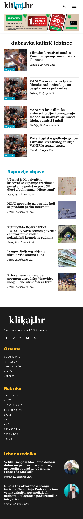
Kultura (9, 70)
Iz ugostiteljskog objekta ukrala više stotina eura (26, 253)
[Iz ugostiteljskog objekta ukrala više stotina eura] (67, 258)
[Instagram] (20, 337)
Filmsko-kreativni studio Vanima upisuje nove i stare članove (53, 56)
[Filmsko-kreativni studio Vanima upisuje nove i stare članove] (15, 60)
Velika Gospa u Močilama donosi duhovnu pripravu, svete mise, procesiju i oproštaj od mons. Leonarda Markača (29, 467)
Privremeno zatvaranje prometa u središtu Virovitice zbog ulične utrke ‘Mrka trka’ (30, 279)
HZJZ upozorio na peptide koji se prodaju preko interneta (31, 205)
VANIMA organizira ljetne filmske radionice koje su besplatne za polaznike (51, 84)
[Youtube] (27, 337)
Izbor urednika (20, 454)
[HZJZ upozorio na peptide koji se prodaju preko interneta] (67, 210)
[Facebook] (6, 337)
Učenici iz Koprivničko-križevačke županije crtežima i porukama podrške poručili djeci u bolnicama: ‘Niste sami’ (31, 185)
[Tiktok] (13, 337)
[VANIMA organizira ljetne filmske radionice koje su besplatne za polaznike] (15, 88)
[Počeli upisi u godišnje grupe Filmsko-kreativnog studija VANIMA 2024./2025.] (15, 145)
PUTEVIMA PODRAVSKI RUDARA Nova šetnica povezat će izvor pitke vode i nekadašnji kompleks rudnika (31, 233)
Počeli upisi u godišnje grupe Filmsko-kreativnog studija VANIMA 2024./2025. (54, 141)
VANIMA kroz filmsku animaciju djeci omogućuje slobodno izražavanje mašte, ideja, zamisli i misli (53, 115)
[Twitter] (34, 337)
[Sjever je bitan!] (22, 6)
